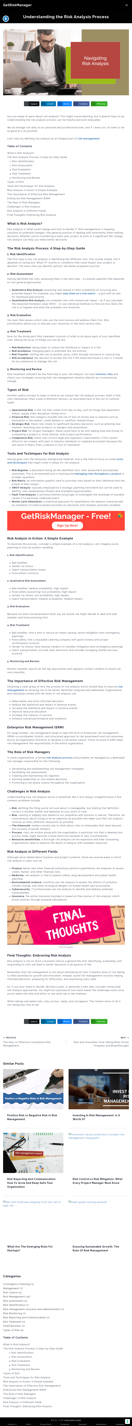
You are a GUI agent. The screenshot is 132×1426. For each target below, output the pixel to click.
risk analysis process (59, 757)
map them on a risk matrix (79, 293)
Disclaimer (65, 1424)
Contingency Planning (16, 1284)
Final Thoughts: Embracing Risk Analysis (31, 215)
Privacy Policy (45, 1424)
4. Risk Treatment (20, 173)
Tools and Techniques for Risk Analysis (31, 186)
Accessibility (101, 1424)
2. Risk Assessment (21, 165)
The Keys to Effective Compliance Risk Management (27, 1042)
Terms (28, 1424)
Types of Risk (15, 182)
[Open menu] (126, 5)
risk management (89, 138)
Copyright (83, 1424)
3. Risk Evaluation (20, 169)
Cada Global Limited (72, 1420)
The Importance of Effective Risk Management (36, 194)
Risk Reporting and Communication (24, 1317)
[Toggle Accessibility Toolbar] (6, 19)
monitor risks (104, 374)
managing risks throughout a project (98, 473)
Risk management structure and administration (31, 1309)
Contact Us (12, 1424)
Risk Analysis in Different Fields (26, 210)
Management (11, 1288)
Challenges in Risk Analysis (23, 206)
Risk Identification (14, 1305)
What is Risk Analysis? (20, 153)
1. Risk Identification (22, 161)
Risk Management (14, 1296)
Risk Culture (10, 1292)
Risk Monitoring (12, 1313)
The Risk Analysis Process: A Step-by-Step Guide (37, 157)
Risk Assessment (13, 1300)
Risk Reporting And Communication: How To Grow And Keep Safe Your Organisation (31, 1183)
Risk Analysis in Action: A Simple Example (32, 190)
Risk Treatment (12, 1321)
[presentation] (33, 1089)
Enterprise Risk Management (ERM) (28, 198)
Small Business (12, 1326)
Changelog (120, 1424)
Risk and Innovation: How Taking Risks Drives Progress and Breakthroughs (101, 1042)
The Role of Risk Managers (23, 202)
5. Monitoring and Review (25, 177)
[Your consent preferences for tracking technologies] (127, 1421)
